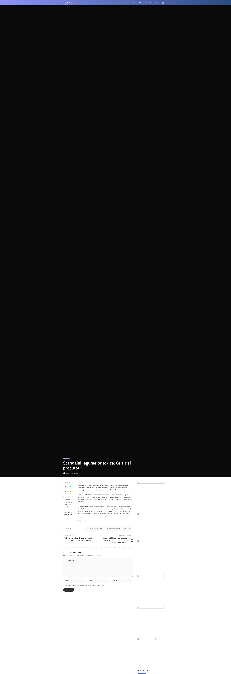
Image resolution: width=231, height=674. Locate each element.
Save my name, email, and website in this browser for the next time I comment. (84, 585)
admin (67, 473)
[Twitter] (71, 486)
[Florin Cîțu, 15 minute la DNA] (68, 506)
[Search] (166, 2)
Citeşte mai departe (84, 521)
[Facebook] (65, 486)
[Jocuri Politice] (70, 2)
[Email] (71, 492)
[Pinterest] (65, 492)
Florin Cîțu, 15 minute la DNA (68, 513)
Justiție (66, 458)
